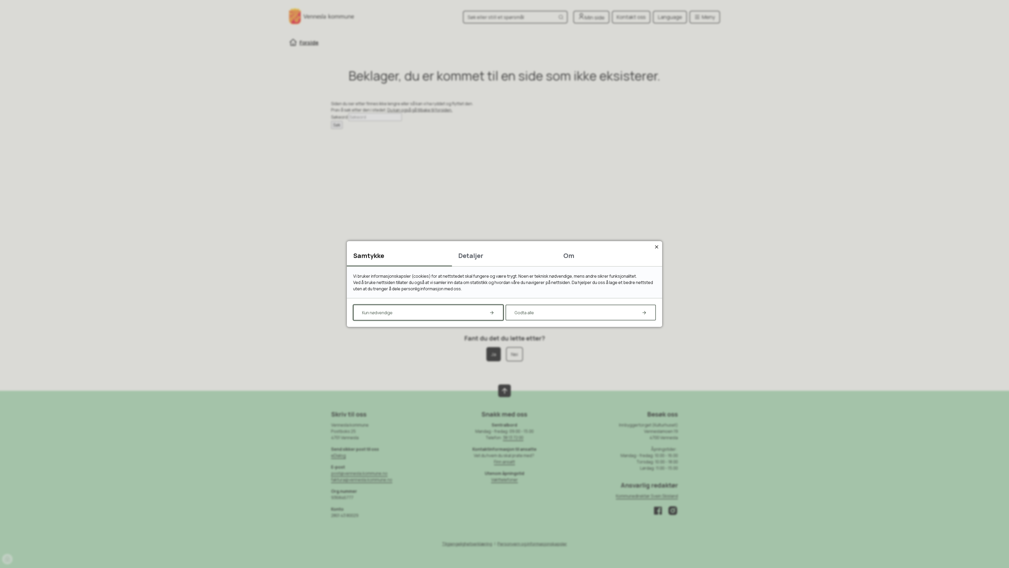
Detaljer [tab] (470, 255)
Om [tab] (568, 255)
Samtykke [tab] (368, 255)
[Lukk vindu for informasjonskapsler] (656, 246)
